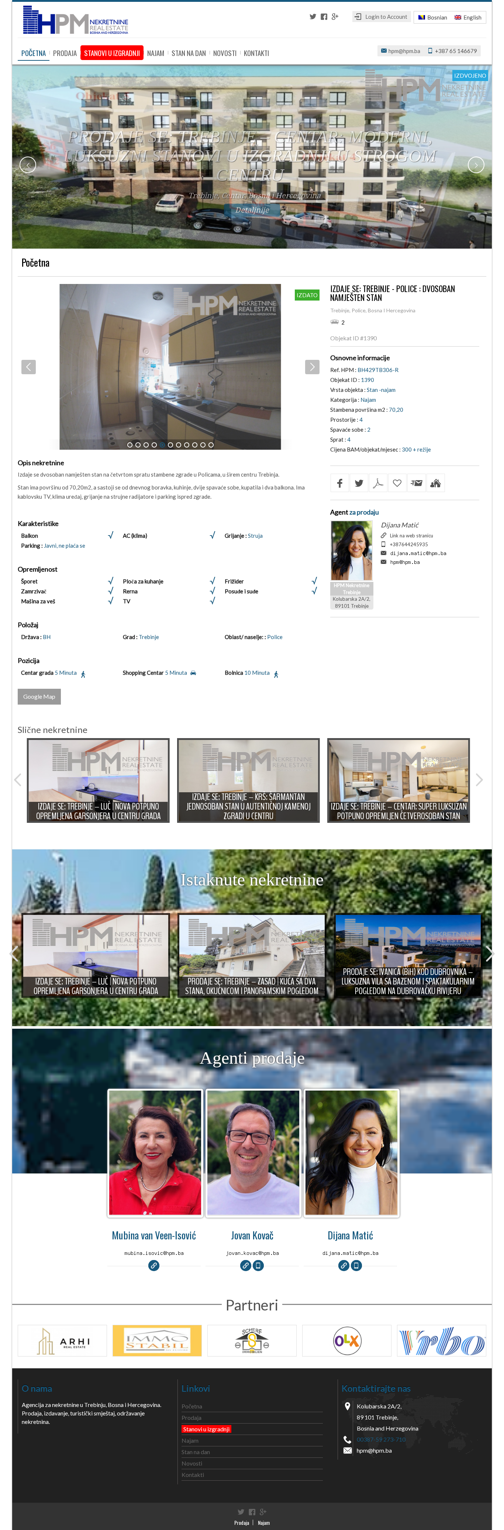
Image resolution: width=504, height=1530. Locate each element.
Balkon (29, 535)
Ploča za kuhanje (143, 581)
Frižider (234, 581)
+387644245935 (409, 544)
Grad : (131, 637)
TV (126, 601)
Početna (33, 53)
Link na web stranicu (411, 535)
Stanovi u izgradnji (112, 53)
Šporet (29, 581)
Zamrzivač (33, 591)
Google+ (335, 16)
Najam (155, 53)
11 (211, 445)
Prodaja (65, 53)
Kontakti (256, 53)
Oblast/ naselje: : (246, 637)
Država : (32, 637)
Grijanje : (236, 535)
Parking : (32, 545)
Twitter (312, 16)
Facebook (323, 16)
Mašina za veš (38, 601)
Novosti (225, 53)
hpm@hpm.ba (404, 51)
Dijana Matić (399, 525)
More (98, 780)
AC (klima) (135, 535)
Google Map (39, 696)
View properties (155, 1155)
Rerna (130, 591)
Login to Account (386, 16)
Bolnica (234, 672)
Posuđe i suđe (241, 591)
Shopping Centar (143, 672)
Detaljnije (252, 209)
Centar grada (37, 672)
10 (203, 445)
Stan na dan (189, 53)
